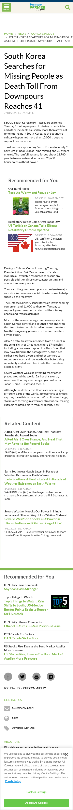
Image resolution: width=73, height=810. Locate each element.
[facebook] (8, 677)
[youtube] (36, 677)
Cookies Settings (36, 792)
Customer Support (22, 708)
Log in (8, 688)
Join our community (31, 688)
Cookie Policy (13, 781)
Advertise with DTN (23, 727)
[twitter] (22, 677)
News (22, 33)
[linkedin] (51, 677)
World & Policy (42, 33)
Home (8, 33)
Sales (15, 718)
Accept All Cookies (36, 802)
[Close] (66, 754)
